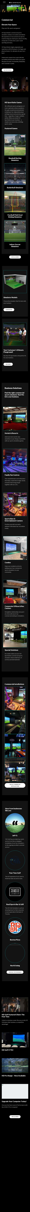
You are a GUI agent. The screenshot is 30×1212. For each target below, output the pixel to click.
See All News (15, 1116)
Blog (21, 1207)
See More (8, 364)
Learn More (9, 309)
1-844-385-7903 (15, 1190)
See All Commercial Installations (15, 785)
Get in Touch (7, 70)
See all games (15, 257)
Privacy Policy (11, 1207)
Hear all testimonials (15, 972)
